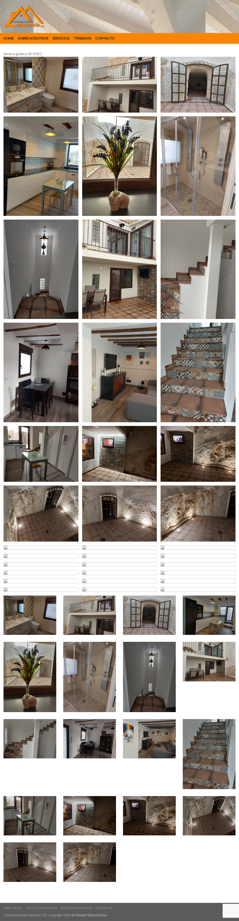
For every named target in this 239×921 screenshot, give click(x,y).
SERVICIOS (61, 38)
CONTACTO (105, 38)
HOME (9, 38)
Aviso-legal (13, 908)
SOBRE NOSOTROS (33, 38)
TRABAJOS (82, 38)
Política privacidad (41, 908)
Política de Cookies (76, 908)
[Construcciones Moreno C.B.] (24, 16)
